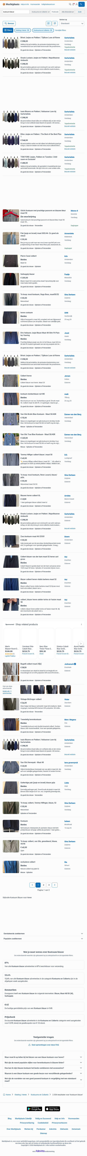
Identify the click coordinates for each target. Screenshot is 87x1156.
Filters (9, 30)
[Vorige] (32, 885)
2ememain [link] (76, 1129)
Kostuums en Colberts (41, 30)
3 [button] (49, 885)
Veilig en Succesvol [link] (43, 1118)
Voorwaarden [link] (35, 4)
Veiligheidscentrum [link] (48, 4)
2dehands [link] (64, 1129)
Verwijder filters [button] (60, 30)
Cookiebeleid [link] (43, 1123)
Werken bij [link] (28, 1129)
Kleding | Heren (21, 30)
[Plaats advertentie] (81, 4)
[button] (73, 4)
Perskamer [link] (41, 1129)
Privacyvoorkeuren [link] (59, 1123)
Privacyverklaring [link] (27, 1123)
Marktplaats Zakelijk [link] (23, 1118)
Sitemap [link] (43, 1133)
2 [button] (43, 885)
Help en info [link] (25, 4)
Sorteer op (63, 19)
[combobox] (15, 12)
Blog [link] (9, 1118)
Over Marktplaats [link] (14, 1129)
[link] (10, 4)
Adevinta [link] (52, 1129)
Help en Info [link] (60, 1118)
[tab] (49, 23)
